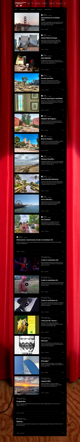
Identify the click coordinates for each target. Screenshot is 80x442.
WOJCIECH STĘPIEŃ (21, 2)
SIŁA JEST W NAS (39, 9)
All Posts (15, 9)
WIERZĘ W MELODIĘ (47, 9)
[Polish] (21, 5)
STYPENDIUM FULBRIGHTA (23, 9)
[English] (17, 5)
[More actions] (63, 15)
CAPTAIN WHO (32, 9)
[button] (64, 9)
